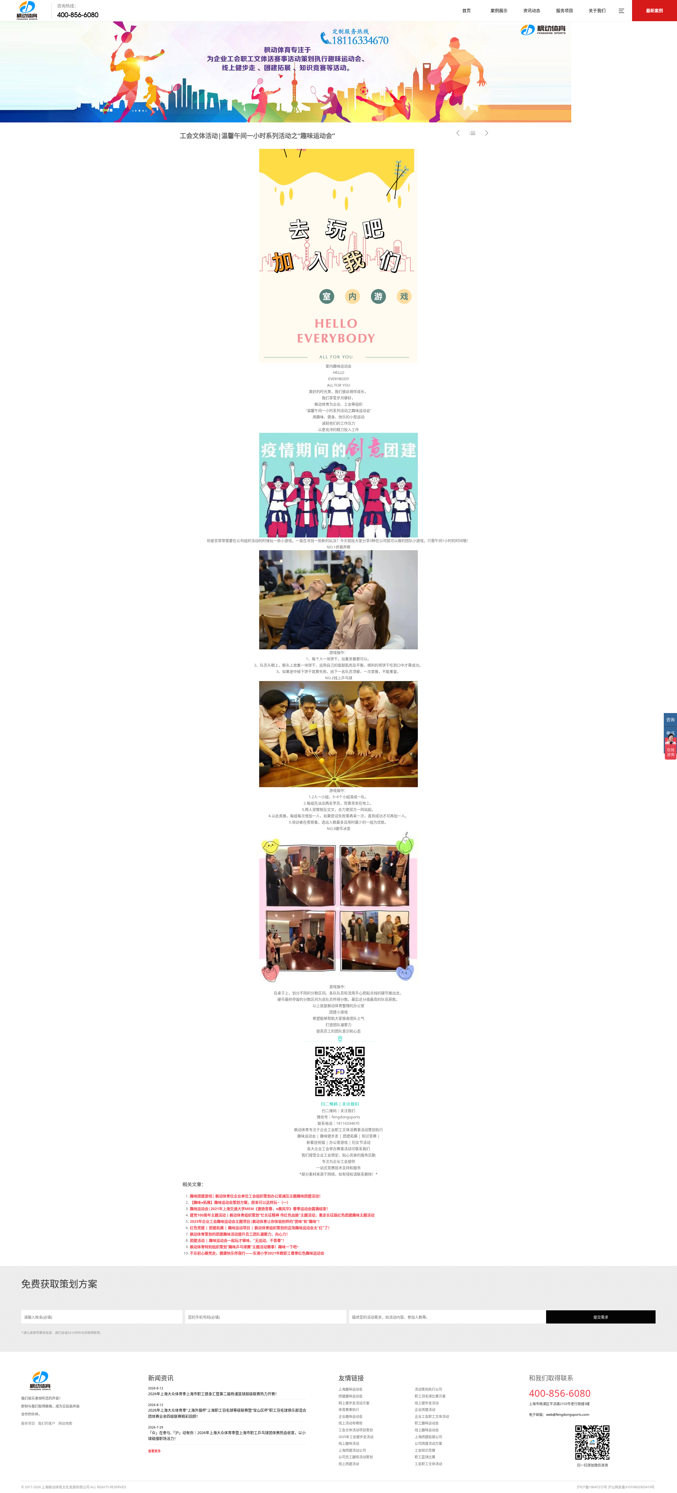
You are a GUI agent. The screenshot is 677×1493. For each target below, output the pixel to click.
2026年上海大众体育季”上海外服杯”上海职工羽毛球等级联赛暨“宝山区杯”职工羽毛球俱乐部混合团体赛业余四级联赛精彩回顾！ (227, 1411)
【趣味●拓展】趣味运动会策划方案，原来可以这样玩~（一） (240, 1202)
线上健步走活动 (427, 1402)
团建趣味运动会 (350, 1396)
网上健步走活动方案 (353, 1402)
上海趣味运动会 (350, 1389)
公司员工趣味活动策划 (355, 1456)
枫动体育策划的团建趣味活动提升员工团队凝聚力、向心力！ (240, 1234)
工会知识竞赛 (425, 1450)
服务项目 (564, 10)
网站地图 (65, 1423)
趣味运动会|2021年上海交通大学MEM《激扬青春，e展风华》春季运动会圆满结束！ (260, 1208)
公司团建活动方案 (428, 1443)
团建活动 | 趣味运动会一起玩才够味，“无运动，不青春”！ (238, 1240)
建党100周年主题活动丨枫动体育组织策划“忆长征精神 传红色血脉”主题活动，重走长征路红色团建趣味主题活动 (282, 1215)
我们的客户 (46, 1423)
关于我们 (597, 10)
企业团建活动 (425, 1409)
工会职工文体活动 (428, 1463)
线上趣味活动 (348, 1443)
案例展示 (499, 10)
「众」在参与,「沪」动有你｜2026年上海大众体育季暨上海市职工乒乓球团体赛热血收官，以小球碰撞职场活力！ (227, 1433)
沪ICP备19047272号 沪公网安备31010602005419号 (616, 1487)
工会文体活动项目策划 (355, 1429)
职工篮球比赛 (425, 1456)
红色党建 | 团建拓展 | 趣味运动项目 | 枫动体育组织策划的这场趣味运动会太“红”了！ (261, 1227)
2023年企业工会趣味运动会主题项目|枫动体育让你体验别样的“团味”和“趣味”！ (256, 1221)
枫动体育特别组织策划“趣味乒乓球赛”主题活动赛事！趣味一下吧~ (244, 1246)
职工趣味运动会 (427, 1423)
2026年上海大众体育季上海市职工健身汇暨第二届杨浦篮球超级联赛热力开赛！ (213, 1391)
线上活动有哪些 (350, 1423)
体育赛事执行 (348, 1409)
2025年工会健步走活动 (355, 1436)
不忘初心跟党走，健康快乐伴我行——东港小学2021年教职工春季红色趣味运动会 (257, 1253)
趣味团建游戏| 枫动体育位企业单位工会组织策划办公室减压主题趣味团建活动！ (256, 1195)
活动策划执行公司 (428, 1389)
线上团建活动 (348, 1463)
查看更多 (154, 1451)
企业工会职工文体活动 (432, 1416)
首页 (466, 10)
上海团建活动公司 (352, 1450)
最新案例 (654, 10)
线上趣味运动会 (427, 1429)
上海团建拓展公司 (428, 1436)
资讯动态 (531, 10)
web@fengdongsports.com (567, 1414)
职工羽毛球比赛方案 (430, 1396)
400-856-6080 (77, 15)
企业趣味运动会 (350, 1416)
